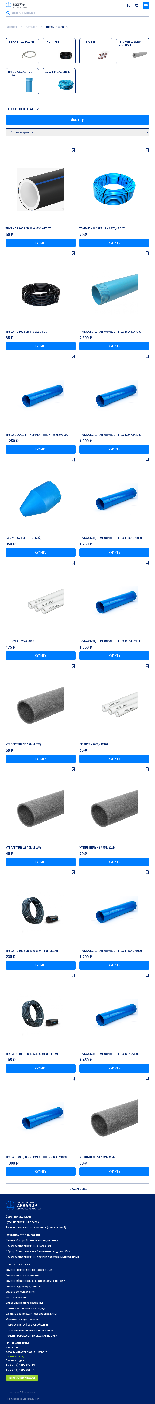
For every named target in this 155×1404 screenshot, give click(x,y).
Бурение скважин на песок (22, 1222)
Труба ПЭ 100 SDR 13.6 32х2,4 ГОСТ (102, 228)
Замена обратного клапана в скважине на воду (35, 1280)
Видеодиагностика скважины (24, 1302)
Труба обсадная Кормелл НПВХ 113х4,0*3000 (110, 950)
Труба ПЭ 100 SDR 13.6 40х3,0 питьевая (32, 1053)
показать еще (77, 1188)
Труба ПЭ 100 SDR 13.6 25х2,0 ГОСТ (28, 228)
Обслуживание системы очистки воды (29, 1330)
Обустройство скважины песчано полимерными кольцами (42, 1256)
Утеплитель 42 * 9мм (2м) (97, 847)
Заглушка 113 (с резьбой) (24, 538)
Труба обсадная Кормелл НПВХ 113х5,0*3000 (110, 538)
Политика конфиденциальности (23, 1399)
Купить (40, 243)
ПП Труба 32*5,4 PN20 (20, 641)
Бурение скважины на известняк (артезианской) (36, 1227)
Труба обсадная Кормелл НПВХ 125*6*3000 (109, 1053)
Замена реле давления (20, 1291)
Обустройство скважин (23, 1235)
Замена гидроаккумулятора (23, 1286)
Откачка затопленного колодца (25, 1308)
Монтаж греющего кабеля (22, 1319)
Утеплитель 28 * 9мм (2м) (23, 847)
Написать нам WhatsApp (22, 1378)
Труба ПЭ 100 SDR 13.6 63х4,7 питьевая (32, 950)
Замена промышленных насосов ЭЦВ (29, 1269)
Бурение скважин (18, 1216)
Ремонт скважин (18, 1264)
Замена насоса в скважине (22, 1275)
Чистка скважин (16, 1297)
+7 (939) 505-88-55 (20, 1370)
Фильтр (77, 120)
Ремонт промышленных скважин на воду (31, 1335)
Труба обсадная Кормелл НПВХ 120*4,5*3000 (110, 641)
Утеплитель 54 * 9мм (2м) (97, 1157)
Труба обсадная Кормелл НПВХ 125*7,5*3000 (110, 434)
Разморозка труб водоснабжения (27, 1324)
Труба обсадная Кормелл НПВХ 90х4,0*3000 (36, 1157)
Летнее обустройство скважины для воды (32, 1240)
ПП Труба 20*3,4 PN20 (93, 744)
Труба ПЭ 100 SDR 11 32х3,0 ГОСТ (27, 331)
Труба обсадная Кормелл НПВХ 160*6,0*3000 (110, 331)
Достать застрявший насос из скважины (31, 1313)
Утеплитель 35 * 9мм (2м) (23, 744)
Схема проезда (15, 1356)
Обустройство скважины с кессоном (28, 1245)
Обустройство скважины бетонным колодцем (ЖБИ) (38, 1251)
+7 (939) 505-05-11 (20, 1365)
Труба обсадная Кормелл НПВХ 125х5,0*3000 (37, 434)
